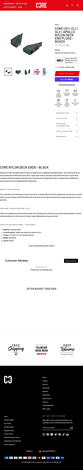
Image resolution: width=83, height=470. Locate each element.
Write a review (71, 261)
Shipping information (63, 125)
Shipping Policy (9, 430)
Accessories (10, 7)
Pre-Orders (7, 423)
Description (62, 113)
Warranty (61, 136)
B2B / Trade (46, 409)
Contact (45, 381)
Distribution (46, 395)
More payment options (67, 85)
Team (5, 416)
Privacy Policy (8, 434)
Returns (45, 384)
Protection (21, 3)
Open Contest (47, 398)
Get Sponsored (8, 427)
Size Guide (61, 118)
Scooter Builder (9, 420)
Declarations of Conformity (12, 441)
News (44, 377)
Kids (20, 7)
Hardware (9, 3)
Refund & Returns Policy (12, 437)
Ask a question (64, 131)
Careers (45, 402)
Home (57, 24)
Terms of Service (9, 444)
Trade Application (48, 405)
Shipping (58, 53)
